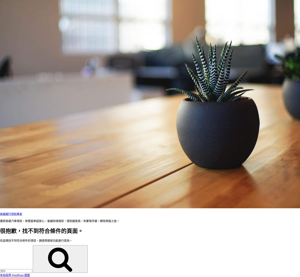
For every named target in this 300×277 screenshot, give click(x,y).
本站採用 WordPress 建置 (15, 275)
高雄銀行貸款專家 (11, 214)
